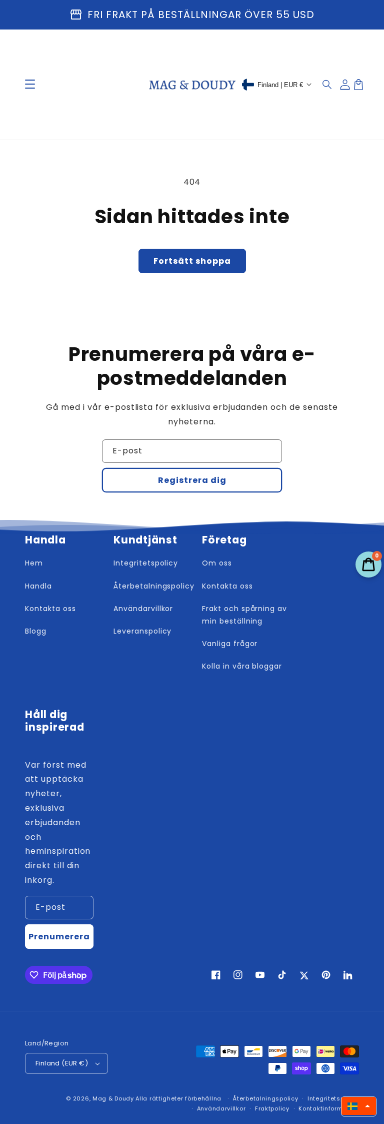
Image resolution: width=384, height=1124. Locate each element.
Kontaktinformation (328, 1108)
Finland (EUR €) (62, 1063)
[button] (327, 85)
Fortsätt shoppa (192, 261)
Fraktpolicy (272, 1108)
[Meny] (30, 85)
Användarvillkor (221, 1108)
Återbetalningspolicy (265, 1098)
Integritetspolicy (333, 1098)
